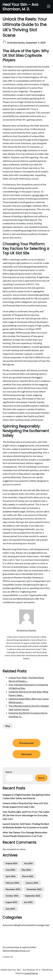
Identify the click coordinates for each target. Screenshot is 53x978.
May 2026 (26, 870)
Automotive (9, 925)
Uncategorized (41, 925)
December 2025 (13, 889)
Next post (26, 754)
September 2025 (32, 895)
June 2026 (10, 870)
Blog (8, 726)
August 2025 (11, 902)
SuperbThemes (31, 973)
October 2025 (12, 895)
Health (31, 925)
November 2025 (34, 889)
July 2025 (28, 902)
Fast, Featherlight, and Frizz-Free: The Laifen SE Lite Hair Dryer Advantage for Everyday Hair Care (26, 815)
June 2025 (10, 908)
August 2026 (11, 863)
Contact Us (8, 956)
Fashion (23, 925)
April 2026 (10, 876)
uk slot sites (38, 195)
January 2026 (32, 882)
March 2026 (27, 876)
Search (9, 772)
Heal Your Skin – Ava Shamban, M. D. (20, 6)
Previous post (26, 742)
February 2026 (12, 882)
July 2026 (28, 863)
